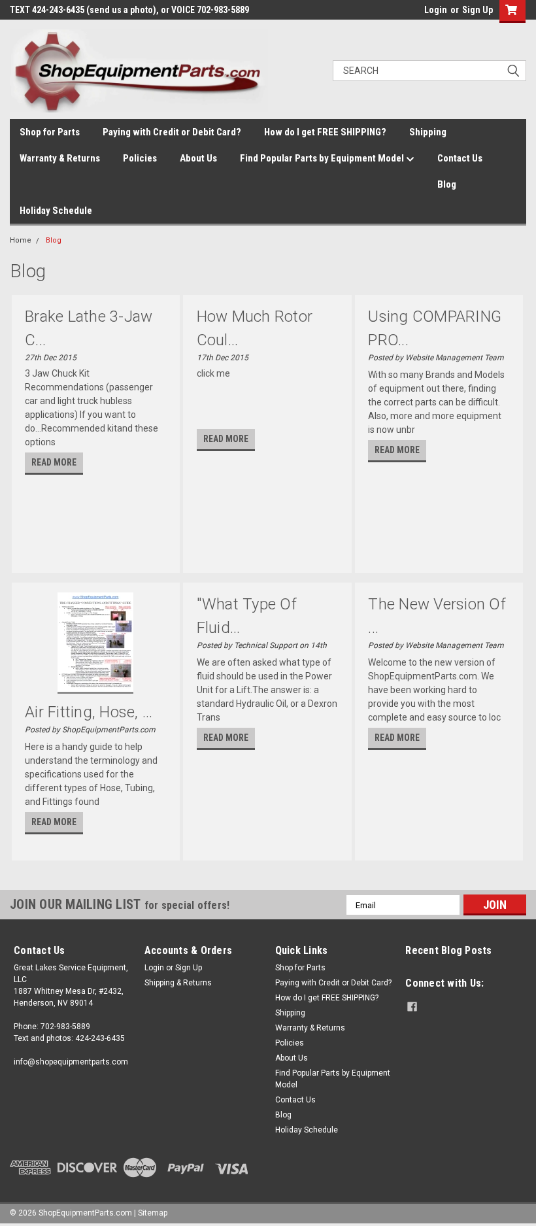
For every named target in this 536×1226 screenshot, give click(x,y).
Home (20, 240)
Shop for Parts (50, 132)
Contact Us (459, 158)
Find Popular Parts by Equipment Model (323, 158)
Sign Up (477, 10)
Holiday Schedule (56, 210)
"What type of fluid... (247, 616)
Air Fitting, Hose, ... (89, 712)
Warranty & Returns (60, 158)
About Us (198, 158)
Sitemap (152, 1212)
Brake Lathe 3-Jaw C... (88, 328)
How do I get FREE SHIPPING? (325, 132)
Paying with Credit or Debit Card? (172, 132)
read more (53, 462)
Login (435, 10)
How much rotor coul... (255, 328)
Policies (140, 158)
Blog (446, 184)
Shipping (427, 132)
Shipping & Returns (178, 982)
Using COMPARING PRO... (434, 328)
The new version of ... (437, 616)
